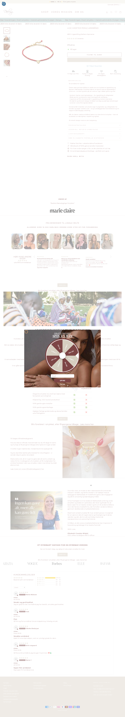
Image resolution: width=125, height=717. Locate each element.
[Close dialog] (26, 331)
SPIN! (62, 381)
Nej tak (62, 384)
